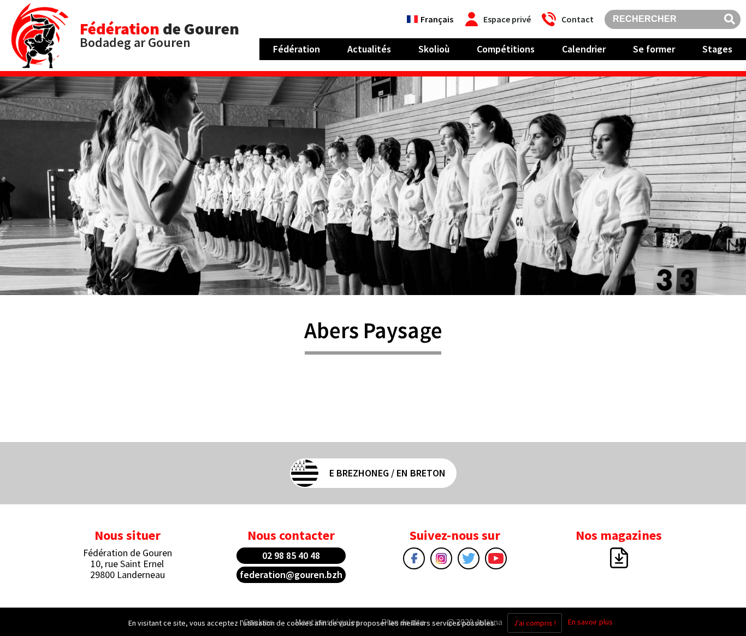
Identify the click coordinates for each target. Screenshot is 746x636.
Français (437, 19)
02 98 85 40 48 (291, 555)
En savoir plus (590, 622)
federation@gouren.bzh (291, 574)
